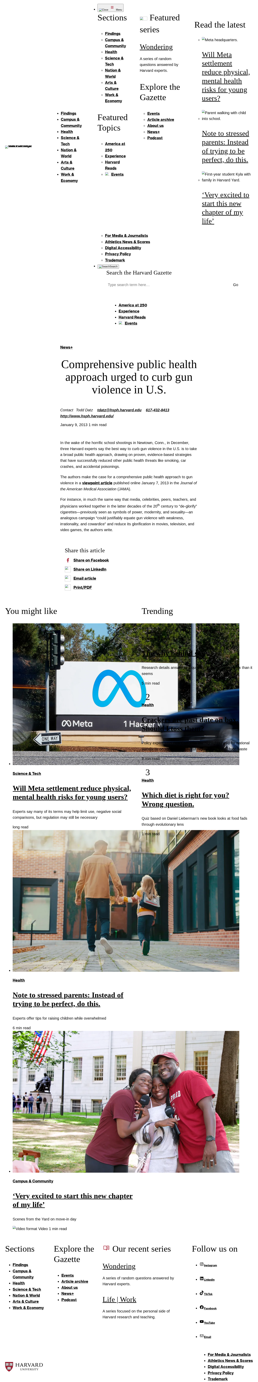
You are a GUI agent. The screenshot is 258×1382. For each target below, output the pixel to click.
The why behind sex (173, 653)
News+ (66, 347)
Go (235, 285)
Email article (84, 578)
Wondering (156, 47)
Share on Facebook (91, 560)
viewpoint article (97, 483)
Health (19, 980)
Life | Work (119, 1299)
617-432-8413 (157, 410)
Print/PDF (82, 587)
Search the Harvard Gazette (139, 272)
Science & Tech (27, 773)
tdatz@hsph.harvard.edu (119, 410)
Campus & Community (33, 1181)
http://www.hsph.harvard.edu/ (87, 416)
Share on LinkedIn (89, 569)
